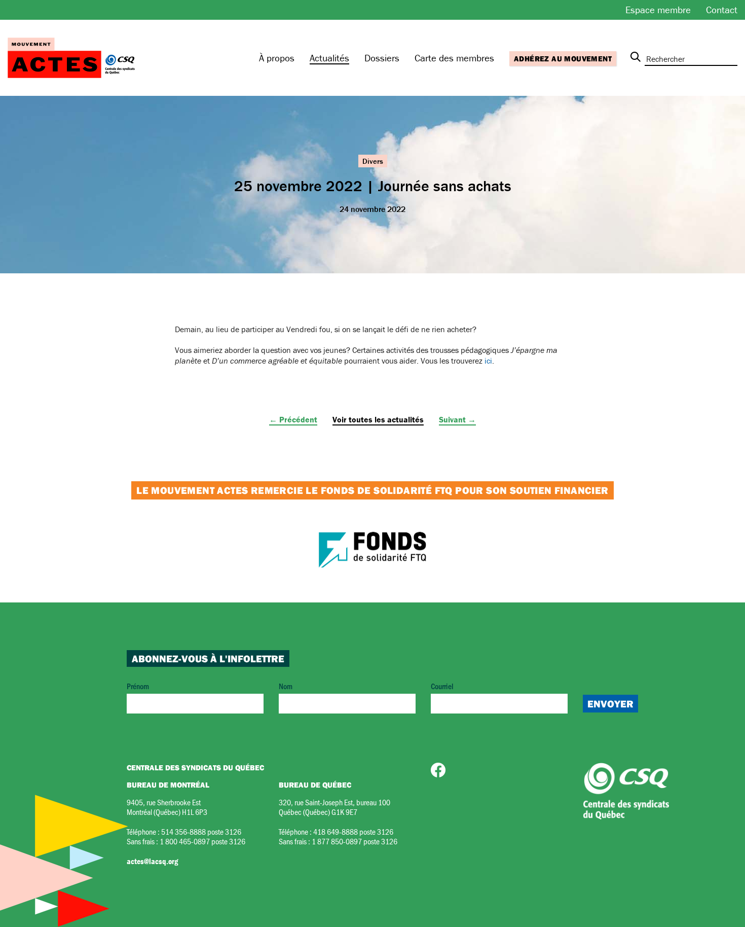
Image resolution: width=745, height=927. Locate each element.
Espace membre (658, 10)
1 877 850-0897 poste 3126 (354, 841)
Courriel (442, 686)
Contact (721, 10)
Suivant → (457, 419)
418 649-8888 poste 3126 (353, 831)
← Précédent (293, 419)
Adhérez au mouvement (563, 58)
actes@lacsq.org (152, 861)
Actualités (329, 58)
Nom (285, 686)
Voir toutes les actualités (378, 419)
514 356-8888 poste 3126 (201, 831)
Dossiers (381, 58)
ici (488, 360)
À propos (276, 58)
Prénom (138, 686)
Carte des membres (454, 58)
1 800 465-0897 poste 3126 (202, 841)
